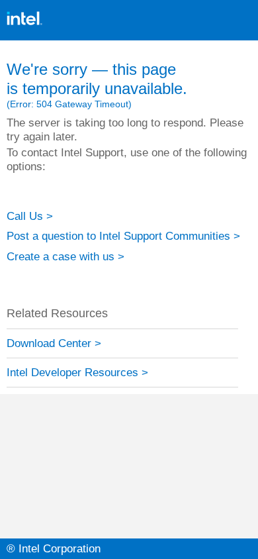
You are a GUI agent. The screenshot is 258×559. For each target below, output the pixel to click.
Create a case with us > (65, 256)
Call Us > (30, 216)
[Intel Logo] (24, 6)
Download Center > (54, 343)
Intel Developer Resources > (77, 372)
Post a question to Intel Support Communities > (123, 235)
